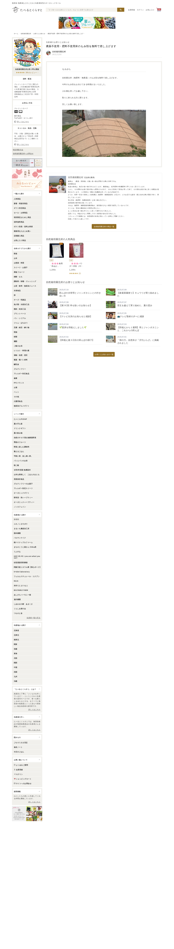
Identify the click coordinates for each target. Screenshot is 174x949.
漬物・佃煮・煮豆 (21, 355)
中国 (15, 667)
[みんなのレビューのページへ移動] (27, 184)
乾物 (15, 332)
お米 (15, 258)
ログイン (140, 10)
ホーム (16, 33)
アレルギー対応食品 (21, 373)
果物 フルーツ (19, 272)
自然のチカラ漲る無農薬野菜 (25, 437)
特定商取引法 (18, 149)
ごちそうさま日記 (21, 742)
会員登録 (131, 10)
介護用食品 (18, 401)
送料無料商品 (19, 222)
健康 (15, 378)
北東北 (16, 635)
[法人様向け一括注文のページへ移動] (27, 163)
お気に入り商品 (20, 240)
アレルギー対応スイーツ (23, 488)
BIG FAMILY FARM (21, 590)
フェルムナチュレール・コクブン (27, 576)
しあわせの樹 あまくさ (23, 604)
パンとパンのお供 (21, 460)
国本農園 (17, 533)
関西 (15, 662)
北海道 (16, 630)
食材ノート (18, 747)
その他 (16, 396)
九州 (15, 676)
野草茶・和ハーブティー (23, 497)
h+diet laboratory (22, 571)
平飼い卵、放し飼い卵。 (23, 456)
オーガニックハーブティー (24, 502)
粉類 (15, 336)
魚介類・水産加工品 (21, 304)
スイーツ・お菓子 (21, 267)
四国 (15, 672)
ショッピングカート (23, 779)
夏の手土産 (18, 423)
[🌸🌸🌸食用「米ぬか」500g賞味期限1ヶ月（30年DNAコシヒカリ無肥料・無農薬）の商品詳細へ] (55, 257)
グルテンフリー (20, 369)
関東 (15, 644)
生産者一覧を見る (33, 617)
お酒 (15, 387)
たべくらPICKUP (20, 419)
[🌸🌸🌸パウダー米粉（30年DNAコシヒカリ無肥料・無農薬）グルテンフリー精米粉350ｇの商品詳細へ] (74, 259)
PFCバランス (19, 383)
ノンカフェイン (20, 506)
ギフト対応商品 (20, 208)
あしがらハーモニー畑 (22, 595)
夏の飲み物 (18, 433)
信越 (15, 649)
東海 (15, 653)
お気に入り (150, 10)
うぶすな (17, 551)
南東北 (16, 639)
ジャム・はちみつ (21, 323)
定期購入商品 (19, 235)
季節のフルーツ (20, 442)
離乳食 (16, 364)
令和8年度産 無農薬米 (22, 470)
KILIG (16, 581)
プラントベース (20, 313)
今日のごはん (19, 751)
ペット (16, 392)
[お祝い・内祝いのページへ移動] (27, 173)
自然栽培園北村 (26, 33)
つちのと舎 (18, 613)
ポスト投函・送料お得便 (23, 226)
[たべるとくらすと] (27, 9)
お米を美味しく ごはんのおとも (27, 474)
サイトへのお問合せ (23, 783)
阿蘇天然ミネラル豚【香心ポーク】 (27, 567)
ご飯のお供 (18, 346)
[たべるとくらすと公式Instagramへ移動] (27, 813)
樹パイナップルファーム (23, 542)
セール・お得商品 (21, 212)
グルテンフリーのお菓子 (23, 483)
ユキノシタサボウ (21, 524)
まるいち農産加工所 (21, 528)
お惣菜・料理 (19, 263)
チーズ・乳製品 (20, 299)
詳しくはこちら (34, 709)
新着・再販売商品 (21, 203)
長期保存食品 (19, 479)
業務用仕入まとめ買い (22, 231)
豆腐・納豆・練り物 (21, 327)
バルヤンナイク (20, 537)
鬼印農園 (17, 599)
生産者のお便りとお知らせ (57, 42)
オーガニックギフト (21, 493)
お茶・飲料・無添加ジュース (25, 286)
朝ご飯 (16, 465)
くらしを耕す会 (20, 608)
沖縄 (15, 681)
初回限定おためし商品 (22, 217)
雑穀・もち (18, 276)
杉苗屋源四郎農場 (21, 562)
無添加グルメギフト (21, 406)
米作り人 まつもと (21, 585)
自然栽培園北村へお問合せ (23, 153)
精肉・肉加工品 (20, 309)
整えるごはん (19, 451)
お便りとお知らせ (39, 33)
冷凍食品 (17, 290)
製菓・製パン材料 (21, 359)
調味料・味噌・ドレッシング (25, 281)
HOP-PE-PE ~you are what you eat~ (27, 557)
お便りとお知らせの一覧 (104, 354)
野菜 (15, 253)
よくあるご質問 (22, 765)
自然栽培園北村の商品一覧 (104, 226)
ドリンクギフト (20, 428)
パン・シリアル (20, 318)
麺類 (15, 341)
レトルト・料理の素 (21, 350)
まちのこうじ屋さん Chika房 (25, 547)
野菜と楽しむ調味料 (21, 447)
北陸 (15, 658)
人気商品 (17, 199)
